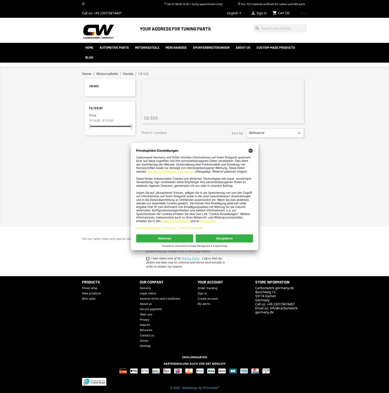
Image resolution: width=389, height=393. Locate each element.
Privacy (144, 319)
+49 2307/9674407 (108, 13)
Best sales (89, 298)
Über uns (146, 314)
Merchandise (176, 47)
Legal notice (148, 293)
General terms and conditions (160, 298)
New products (91, 293)
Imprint (145, 325)
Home (89, 47)
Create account (208, 298)
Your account (210, 282)
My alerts (204, 304)
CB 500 (94, 86)
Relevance (275, 133)
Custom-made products (275, 47)
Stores (144, 340)
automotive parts (114, 47)
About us (243, 47)
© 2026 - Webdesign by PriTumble (194, 388)
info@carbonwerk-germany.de (276, 310)
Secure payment (151, 309)
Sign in (202, 293)
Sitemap (145, 346)
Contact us (147, 335)
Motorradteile (147, 47)
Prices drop (89, 288)
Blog (303, 13)
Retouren (146, 330)
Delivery (145, 288)
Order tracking (208, 288)
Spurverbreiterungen (211, 47)
